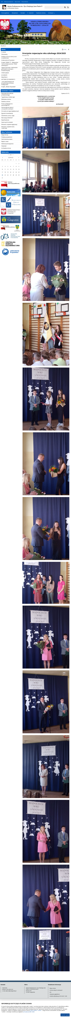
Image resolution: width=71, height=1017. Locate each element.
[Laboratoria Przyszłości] (11, 254)
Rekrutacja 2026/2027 (7, 118)
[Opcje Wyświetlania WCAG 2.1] (68, 7)
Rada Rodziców (5, 120)
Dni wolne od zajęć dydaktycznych (10, 111)
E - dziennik (30, 13)
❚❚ (2, 41)
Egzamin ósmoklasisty (7, 113)
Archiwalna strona (6, 148)
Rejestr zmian (4, 141)
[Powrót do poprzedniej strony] (69, 49)
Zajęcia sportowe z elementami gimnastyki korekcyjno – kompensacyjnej (9, 69)
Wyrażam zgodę (65, 1015)
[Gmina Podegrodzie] (11, 222)
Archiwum (50, 13)
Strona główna (5, 13)
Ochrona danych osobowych (56, 990)
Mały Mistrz (4, 77)
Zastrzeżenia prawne (6, 139)
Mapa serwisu (17, 1)
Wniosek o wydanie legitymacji (9, 124)
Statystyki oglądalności (55, 994)
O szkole (3, 52)
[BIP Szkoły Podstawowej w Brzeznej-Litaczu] (11, 187)
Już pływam (4, 75)
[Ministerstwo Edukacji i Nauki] (11, 214)
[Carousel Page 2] (14, 41)
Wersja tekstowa (25, 1)
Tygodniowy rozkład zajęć (8, 97)
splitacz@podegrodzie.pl (10, 991)
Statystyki (3, 146)
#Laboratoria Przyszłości (7, 60)
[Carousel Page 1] (13, 41)
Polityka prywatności (6, 137)
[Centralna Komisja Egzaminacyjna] (11, 246)
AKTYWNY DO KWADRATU (8, 79)
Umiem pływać (5, 72)
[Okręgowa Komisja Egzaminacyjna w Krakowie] (11, 239)
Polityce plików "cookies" (36, 1010)
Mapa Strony (4, 135)
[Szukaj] (64, 7)
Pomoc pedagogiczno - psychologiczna (7, 104)
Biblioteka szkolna (6, 99)
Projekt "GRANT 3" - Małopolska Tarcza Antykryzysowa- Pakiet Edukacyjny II (9, 64)
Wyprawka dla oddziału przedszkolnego (7, 94)
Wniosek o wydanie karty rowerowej (7, 127)
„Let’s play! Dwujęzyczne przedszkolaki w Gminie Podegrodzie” (7, 83)
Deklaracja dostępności (8, 1)
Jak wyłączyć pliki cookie (29, 1011)
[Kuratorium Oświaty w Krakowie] (11, 207)
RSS (2, 1)
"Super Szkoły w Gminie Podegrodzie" (11, 17)
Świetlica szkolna (5, 101)
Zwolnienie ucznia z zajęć (7, 115)
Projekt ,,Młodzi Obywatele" (8, 86)
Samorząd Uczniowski (7, 122)
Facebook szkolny (40, 13)
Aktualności (15, 13)
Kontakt (23, 13)
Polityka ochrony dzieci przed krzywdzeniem (9, 57)
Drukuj (65, 49)
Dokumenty (4, 54)
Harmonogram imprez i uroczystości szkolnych (7, 108)
